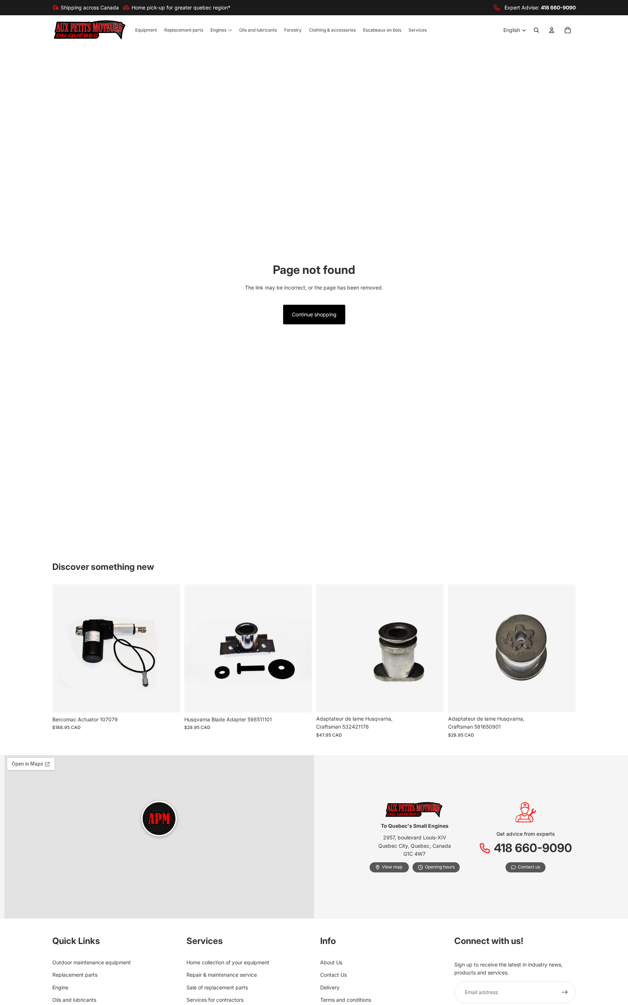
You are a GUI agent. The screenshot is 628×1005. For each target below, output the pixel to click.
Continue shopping (314, 314)
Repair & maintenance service (221, 975)
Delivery (329, 987)
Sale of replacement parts (217, 987)
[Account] (552, 31)
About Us (331, 962)
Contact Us (333, 975)
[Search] (536, 31)
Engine (60, 987)
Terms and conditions (345, 1000)
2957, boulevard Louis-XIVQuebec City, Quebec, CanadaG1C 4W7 (414, 845)
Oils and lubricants (74, 1000)
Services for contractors (214, 1000)
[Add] (168, 701)
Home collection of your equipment (227, 962)
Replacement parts (74, 975)
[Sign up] (564, 992)
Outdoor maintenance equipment (91, 962)
